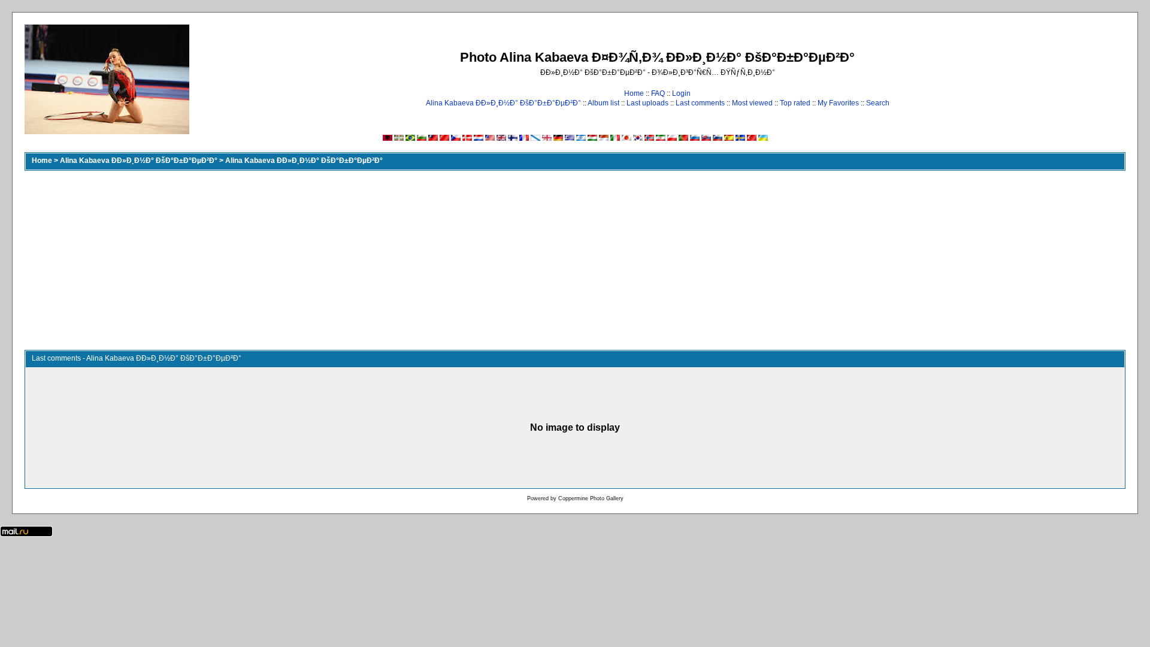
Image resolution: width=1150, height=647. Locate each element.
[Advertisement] (575, 260)
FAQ (658, 93)
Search (877, 103)
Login (681, 93)
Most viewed (752, 103)
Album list (603, 103)
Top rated (795, 103)
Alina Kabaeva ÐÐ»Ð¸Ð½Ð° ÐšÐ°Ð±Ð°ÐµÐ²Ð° (503, 103)
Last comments (700, 103)
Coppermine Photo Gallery (591, 498)
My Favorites (838, 103)
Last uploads (647, 103)
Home (634, 93)
